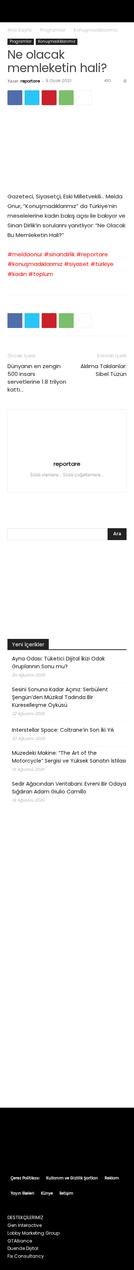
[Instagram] (41, 482)
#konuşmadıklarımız (35, 264)
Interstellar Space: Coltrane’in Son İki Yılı (63, 730)
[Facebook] (14, 97)
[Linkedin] (54, 482)
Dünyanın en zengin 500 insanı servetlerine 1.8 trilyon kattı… (36, 377)
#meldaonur (24, 254)
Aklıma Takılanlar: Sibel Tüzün (103, 370)
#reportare (92, 254)
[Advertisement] (67, 1027)
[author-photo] (67, 453)
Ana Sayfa (19, 30)
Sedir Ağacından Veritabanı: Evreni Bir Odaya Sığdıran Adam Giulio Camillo (69, 787)
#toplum (40, 274)
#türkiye (102, 264)
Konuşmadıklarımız (96, 30)
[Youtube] (107, 482)
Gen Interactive (24, 1225)
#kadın (17, 274)
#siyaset (76, 264)
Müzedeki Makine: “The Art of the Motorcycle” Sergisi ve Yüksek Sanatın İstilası (69, 756)
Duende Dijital (22, 1248)
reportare (30, 81)
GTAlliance (19, 1241)
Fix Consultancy (25, 1256)
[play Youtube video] (67, 148)
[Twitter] (32, 97)
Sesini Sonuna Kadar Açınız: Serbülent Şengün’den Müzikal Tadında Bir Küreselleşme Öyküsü (60, 697)
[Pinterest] (49, 97)
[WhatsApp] (66, 97)
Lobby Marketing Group (33, 1233)
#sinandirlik (59, 254)
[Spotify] (81, 482)
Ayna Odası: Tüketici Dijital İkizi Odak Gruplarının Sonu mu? (58, 662)
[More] (84, 97)
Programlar (53, 30)
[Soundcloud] (67, 482)
